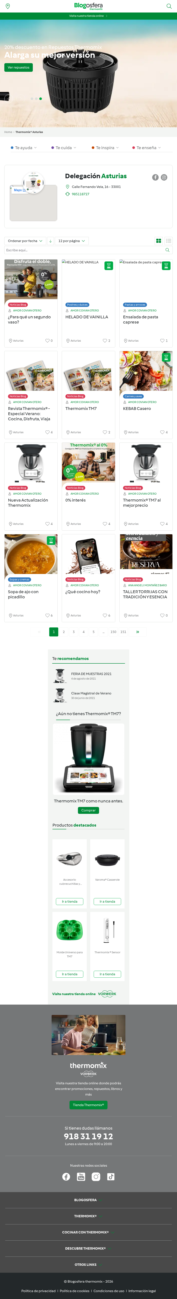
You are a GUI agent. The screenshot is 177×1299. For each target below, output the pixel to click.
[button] (169, 6)
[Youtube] (81, 1177)
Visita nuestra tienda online (86, 15)
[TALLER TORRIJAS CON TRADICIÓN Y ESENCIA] (146, 559)
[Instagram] (96, 1177)
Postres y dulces (77, 304)
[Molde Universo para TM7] (69, 930)
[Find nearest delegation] (7, 6)
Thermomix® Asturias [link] (29, 132)
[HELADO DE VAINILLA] (88, 284)
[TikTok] (111, 1177)
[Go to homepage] (88, 6)
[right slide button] (20, 98)
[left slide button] (8, 98)
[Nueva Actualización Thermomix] (31, 467)
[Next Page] (138, 631)
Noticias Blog (18, 304)
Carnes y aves (133, 396)
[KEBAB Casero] (146, 376)
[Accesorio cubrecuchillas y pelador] (69, 858)
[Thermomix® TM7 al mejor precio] (146, 467)
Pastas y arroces (135, 304)
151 (123, 632)
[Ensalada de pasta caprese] (146, 284)
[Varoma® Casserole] (107, 858)
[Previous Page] (39, 631)
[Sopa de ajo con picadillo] (31, 559)
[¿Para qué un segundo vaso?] (31, 284)
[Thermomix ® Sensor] (107, 930)
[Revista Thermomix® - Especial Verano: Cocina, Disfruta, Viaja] (31, 376)
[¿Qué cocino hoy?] (88, 559)
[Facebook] (66, 1177)
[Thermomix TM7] (88, 376)
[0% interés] (88, 467)
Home (8, 132)
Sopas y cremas (19, 579)
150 (113, 632)
